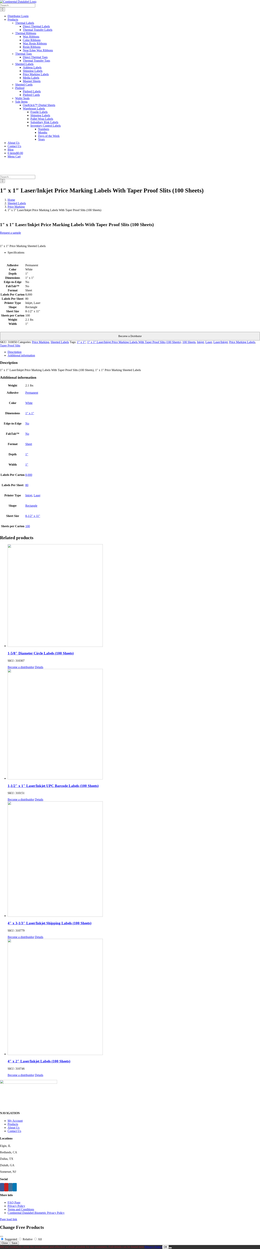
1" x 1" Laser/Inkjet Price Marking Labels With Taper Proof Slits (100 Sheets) (134, 342)
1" (26, 454)
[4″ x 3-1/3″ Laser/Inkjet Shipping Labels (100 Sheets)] (134, 859)
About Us (13, 1127)
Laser (208, 342)
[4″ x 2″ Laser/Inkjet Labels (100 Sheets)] (134, 997)
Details (39, 667)
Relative (27, 1239)
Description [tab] (15, 352)
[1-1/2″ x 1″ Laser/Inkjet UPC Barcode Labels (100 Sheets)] (134, 724)
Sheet (28, 444)
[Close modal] (1, 1236)
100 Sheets (188, 342)
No (27, 423)
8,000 (28, 474)
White (29, 403)
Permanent (31, 392)
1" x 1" (81, 342)
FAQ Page (14, 1202)
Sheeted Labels (60, 342)
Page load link (8, 1219)
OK (165, 1247)
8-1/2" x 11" (32, 516)
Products (13, 1124)
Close (5, 1243)
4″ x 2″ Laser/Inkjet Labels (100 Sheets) (39, 1061)
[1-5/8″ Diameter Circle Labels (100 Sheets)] (134, 596)
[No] (170, 1247)
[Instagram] (10, 1187)
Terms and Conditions (21, 1209)
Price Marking (40, 342)
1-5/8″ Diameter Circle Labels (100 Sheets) (41, 653)
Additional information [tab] (21, 355)
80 (26, 485)
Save (14, 1243)
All (39, 1239)
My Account (15, 1120)
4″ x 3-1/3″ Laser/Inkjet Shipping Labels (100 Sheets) (49, 923)
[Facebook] (2, 1187)
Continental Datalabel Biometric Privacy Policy (36, 1212)
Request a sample (10, 232)
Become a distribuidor (21, 667)
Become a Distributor (130, 336)
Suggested (11, 1239)
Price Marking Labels (242, 342)
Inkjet (200, 342)
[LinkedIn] (15, 1187)
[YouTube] (6, 1187)
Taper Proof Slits (10, 345)
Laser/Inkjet (220, 342)
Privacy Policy (16, 1206)
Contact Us (14, 1131)
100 (27, 526)
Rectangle (31, 505)
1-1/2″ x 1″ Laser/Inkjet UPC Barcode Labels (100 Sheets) (53, 786)
